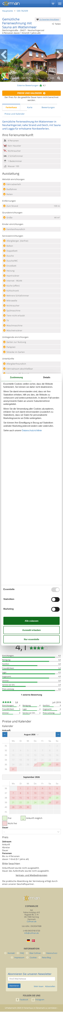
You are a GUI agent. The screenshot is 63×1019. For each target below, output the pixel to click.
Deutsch (28, 940)
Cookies (33, 957)
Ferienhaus (11, 107)
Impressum (19, 957)
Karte (29, 107)
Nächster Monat (58, 734)
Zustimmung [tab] (16, 377)
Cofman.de (31, 921)
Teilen (58, 23)
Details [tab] (46, 377)
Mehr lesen (39, 986)
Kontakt (11, 953)
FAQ (22, 953)
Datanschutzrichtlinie (32, 430)
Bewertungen (48, 107)
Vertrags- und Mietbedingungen (31, 875)
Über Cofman (35, 953)
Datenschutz (51, 953)
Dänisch (33, 941)
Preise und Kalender (29, 93)
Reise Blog (46, 957)
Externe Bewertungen (28, 85)
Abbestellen (50, 986)
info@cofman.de (31, 933)
